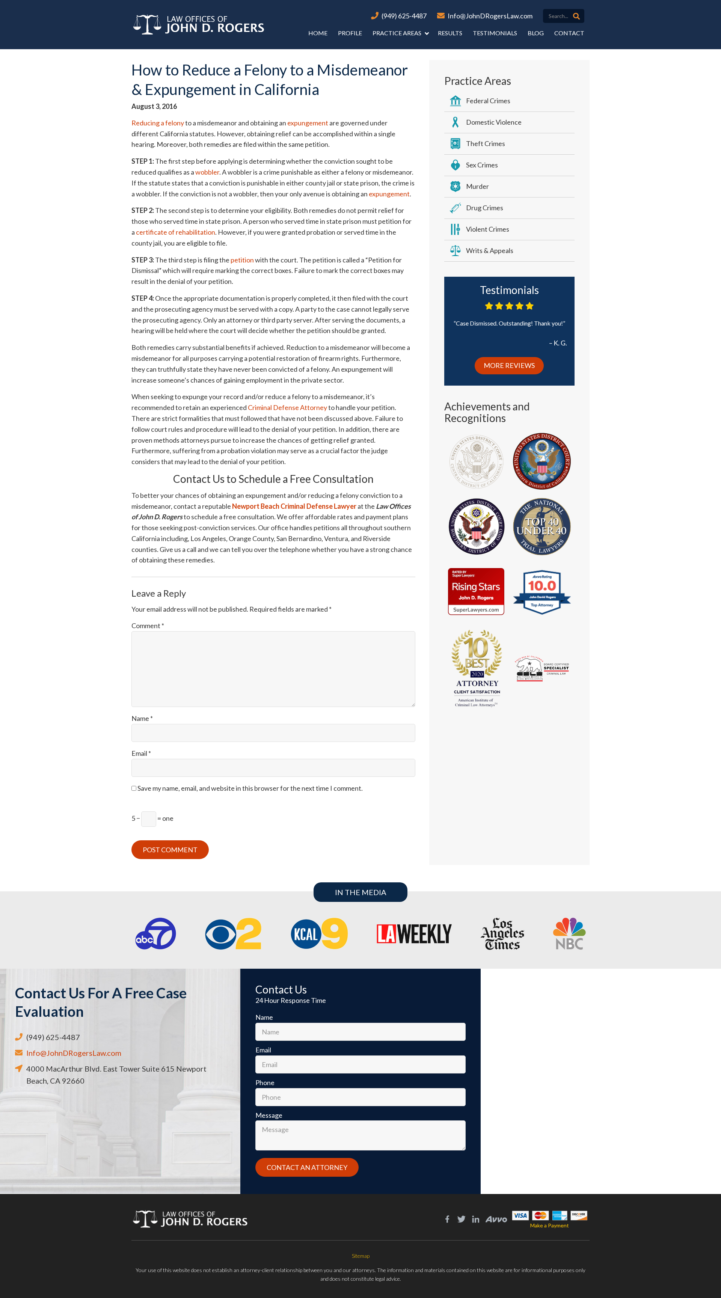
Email (141, 753)
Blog (536, 32)
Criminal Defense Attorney (287, 407)
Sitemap (361, 1256)
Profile (350, 32)
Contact (569, 32)
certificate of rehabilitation (175, 232)
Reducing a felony (157, 123)
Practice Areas (397, 32)
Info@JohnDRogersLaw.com (490, 16)
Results (450, 32)
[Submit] (576, 16)
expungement (307, 123)
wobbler (207, 172)
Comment (147, 625)
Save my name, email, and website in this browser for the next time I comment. (250, 788)
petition (242, 260)
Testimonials (495, 32)
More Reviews (509, 365)
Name (142, 718)
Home (317, 32)
